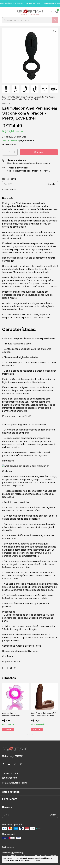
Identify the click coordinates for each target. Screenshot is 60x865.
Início (4, 97)
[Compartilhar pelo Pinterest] (15, 667)
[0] (56, 12)
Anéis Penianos (27, 97)
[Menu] (3, 12)
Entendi (37, 860)
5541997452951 (10, 773)
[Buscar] (55, 20)
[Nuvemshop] (13, 853)
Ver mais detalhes (9, 144)
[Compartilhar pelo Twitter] (11, 667)
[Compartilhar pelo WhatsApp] (3, 667)
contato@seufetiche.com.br (15, 783)
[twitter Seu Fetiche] (21, 764)
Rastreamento (8, 847)
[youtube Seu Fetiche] (9, 764)
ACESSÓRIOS (13, 97)
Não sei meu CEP (9, 189)
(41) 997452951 (9, 778)
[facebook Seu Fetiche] (3, 764)
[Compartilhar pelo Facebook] (7, 667)
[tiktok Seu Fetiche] (15, 764)
